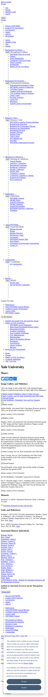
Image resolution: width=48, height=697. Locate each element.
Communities (10, 260)
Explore (8, 355)
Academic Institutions (17, 331)
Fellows (12, 56)
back (7, 52)
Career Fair (14, 99)
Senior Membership (17, 58)
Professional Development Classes (22, 85)
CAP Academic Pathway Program (22, 93)
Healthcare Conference (18, 167)
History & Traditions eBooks (20, 339)
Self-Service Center (17, 235)
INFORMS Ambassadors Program (22, 143)
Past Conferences (16, 180)
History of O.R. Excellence (19, 67)
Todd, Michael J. (7, 572)
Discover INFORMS (12, 26)
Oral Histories (15, 343)
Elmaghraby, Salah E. (8, 539)
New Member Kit (16, 138)
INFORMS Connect (12, 313)
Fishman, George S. (8, 541)
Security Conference (17, 169)
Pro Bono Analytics (17, 97)
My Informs (9, 36)
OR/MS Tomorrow (16, 204)
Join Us (8, 34)
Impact (7, 32)
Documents (14, 341)
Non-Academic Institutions (19, 333)
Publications (9, 194)
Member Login (10, 12)
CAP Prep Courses (16, 89)
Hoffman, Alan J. (7, 547)
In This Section (7, 317)
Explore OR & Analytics (14, 598)
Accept (24, 681)
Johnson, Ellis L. (7, 549)
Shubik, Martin (6, 568)
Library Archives (16, 345)
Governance (14, 237)
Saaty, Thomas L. (7, 564)
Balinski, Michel (7, 535)
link (11, 520)
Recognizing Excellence (14, 50)
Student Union (15, 134)
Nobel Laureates (15, 62)
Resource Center (11, 118)
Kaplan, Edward (7, 551)
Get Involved (10, 30)
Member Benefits (16, 229)
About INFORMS (12, 225)
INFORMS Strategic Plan (19, 239)
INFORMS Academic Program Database (24, 122)
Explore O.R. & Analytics (14, 28)
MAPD (8, 278)
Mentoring (13, 101)
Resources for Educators (18, 124)
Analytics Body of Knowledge (20, 104)
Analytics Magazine (17, 202)
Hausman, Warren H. (8, 543)
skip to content (6, 2)
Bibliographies (15, 337)
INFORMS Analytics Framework (21, 87)
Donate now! (6, 592)
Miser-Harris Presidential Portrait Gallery (24, 327)
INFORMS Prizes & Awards (20, 54)
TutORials (13, 210)
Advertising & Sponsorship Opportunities (24, 243)
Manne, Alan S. (6, 555)
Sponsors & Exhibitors (18, 178)
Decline (24, 688)
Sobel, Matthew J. (7, 570)
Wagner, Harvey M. (8, 574)
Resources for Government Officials (22, 126)
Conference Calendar (17, 173)
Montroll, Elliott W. (8, 558)
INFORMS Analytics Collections (21, 208)
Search (7, 40)
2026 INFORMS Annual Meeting (17, 307)
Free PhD (13, 141)
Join (6, 8)
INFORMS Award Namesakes (20, 325)
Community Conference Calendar (22, 175)
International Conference (18, 165)
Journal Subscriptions (17, 206)
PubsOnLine (9, 305)
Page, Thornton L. (7, 560)
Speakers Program (16, 132)
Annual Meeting (15, 161)
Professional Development (14, 81)
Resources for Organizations (20, 128)
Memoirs (13, 347)
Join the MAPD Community (20, 285)
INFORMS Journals (17, 198)
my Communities (16, 264)
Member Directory (16, 233)
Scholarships (14, 65)
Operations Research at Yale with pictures (17, 506)
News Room (14, 241)
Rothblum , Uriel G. (8, 562)
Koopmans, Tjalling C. (9, 553)
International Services (17, 130)
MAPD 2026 (14, 171)
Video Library (15, 136)
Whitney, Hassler (7, 576)
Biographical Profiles (17, 329)
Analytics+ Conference (18, 163)
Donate (7, 10)
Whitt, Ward (5, 578)
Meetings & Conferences (14, 157)
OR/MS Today (15, 200)
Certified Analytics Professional (21, 91)
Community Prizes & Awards (20, 60)
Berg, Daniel (5, 537)
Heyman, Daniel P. (7, 545)
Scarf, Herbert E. (7, 566)
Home (7, 353)
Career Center (15, 95)
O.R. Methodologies (17, 335)
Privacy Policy (28, 663)
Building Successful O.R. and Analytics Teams (21, 321)
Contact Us (14, 245)
